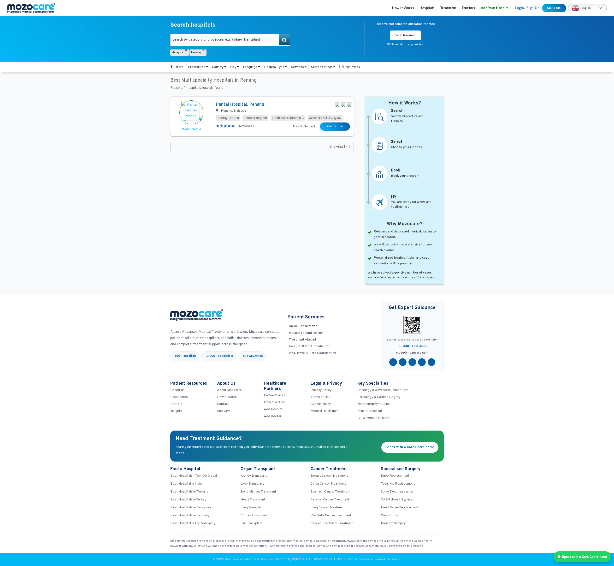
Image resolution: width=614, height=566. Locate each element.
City (233, 67)
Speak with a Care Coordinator (410, 447)
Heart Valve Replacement (400, 507)
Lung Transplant (252, 507)
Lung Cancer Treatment (328, 507)
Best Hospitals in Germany (189, 515)
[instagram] (431, 362)
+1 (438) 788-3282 (412, 346)
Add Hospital (273, 409)
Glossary (223, 411)
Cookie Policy (321, 404)
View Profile (191, 129)
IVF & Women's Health (373, 418)
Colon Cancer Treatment (328, 484)
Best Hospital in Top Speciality (192, 523)
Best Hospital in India (186, 484)
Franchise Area (274, 402)
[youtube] (412, 362)
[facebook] (393, 362)
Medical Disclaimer (324, 411)
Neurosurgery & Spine (373, 404)
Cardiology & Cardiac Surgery (378, 397)
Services (298, 67)
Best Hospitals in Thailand (189, 492)
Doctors (468, 8)
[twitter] (403, 362)
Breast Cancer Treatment (329, 476)
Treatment (448, 8)
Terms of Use (321, 397)
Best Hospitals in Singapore (190, 507)
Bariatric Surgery (393, 523)
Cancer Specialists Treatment (332, 523)
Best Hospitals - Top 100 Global (193, 476)
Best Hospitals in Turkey (188, 500)
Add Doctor (272, 416)
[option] (230, 40)
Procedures (197, 67)
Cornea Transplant (254, 515)
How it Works (403, 8)
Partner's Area (274, 395)
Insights (176, 411)
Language (250, 67)
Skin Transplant (252, 523)
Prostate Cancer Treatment (331, 515)
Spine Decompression (397, 492)
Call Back (554, 8)
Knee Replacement (395, 476)
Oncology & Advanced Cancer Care (382, 390)
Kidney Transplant (254, 476)
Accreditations (322, 67)
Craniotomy (389, 515)
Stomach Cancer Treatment (331, 492)
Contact (223, 404)
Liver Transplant (252, 484)
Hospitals (427, 8)
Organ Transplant (369, 411)
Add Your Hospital (495, 8)
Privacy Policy (321, 390)
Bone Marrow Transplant (258, 492)
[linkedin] (422, 362)
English (585, 8)
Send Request (405, 35)
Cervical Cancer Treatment (330, 500)
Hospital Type (274, 67)
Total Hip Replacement (398, 484)
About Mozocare (229, 390)
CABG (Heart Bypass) (397, 500)
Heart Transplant (253, 500)
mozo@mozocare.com (412, 353)
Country (218, 67)
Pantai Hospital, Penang (240, 104)
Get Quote (335, 126)
